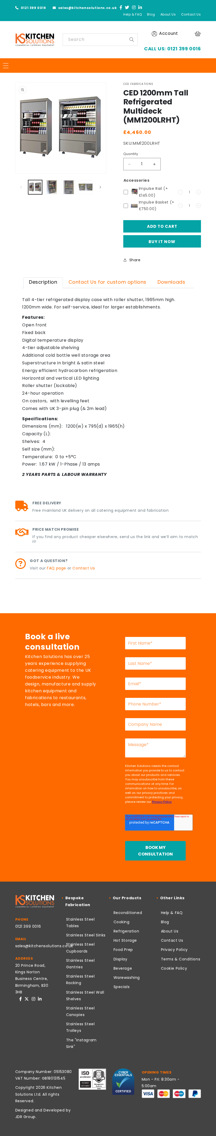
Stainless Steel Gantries (80, 964)
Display (120, 959)
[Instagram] (134, 8)
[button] (198, 33)
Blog (151, 14)
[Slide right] (100, 187)
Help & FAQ (132, 14)
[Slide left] (21, 187)
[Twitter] (127, 8)
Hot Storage (125, 940)
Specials (122, 986)
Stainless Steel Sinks (86, 935)
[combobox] (100, 40)
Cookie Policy (174, 968)
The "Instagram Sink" (81, 1043)
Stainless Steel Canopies (80, 1011)
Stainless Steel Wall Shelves (85, 996)
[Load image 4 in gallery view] (85, 187)
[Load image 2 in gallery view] (52, 187)
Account (168, 33)
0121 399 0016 (33, 8)
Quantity (130, 153)
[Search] (132, 39)
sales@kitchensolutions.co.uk (87, 8)
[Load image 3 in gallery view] (69, 187)
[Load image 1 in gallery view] (35, 187)
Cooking (122, 922)
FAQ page (56, 568)
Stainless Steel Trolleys (80, 1027)
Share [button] (135, 260)
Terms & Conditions (180, 959)
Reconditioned (128, 912)
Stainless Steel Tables (80, 923)
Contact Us (191, 14)
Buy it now (162, 241)
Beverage (123, 968)
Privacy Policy (174, 949)
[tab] (43, 282)
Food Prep (123, 949)
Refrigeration (126, 931)
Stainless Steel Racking (80, 979)
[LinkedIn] (140, 8)
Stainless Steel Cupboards (80, 948)
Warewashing (127, 977)
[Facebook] (121, 8)
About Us (168, 14)
